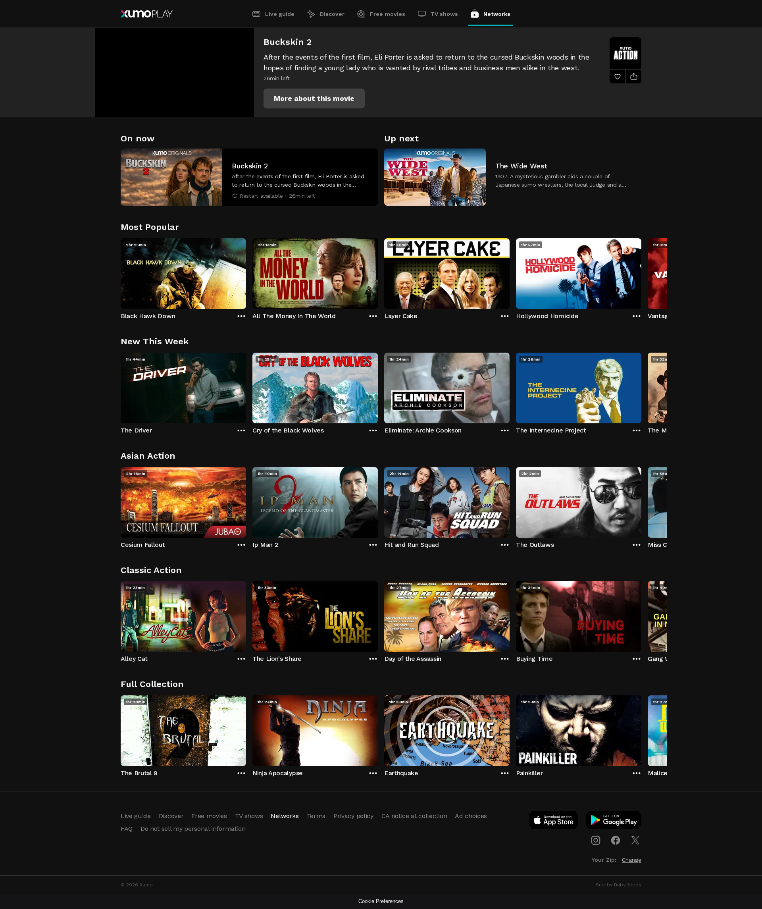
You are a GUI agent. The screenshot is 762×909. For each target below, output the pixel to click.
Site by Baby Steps (618, 885)
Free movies (387, 14)
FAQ (127, 828)
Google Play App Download (614, 821)
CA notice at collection (414, 816)
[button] (314, 98)
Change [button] (631, 860)
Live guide (279, 14)
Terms (316, 816)
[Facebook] (616, 840)
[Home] (147, 13)
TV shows (444, 14)
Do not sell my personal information (193, 828)
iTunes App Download (554, 821)
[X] (635, 840)
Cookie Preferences (381, 901)
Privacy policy (353, 816)
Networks (496, 14)
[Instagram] (596, 840)
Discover (332, 14)
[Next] (641, 271)
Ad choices (471, 816)
